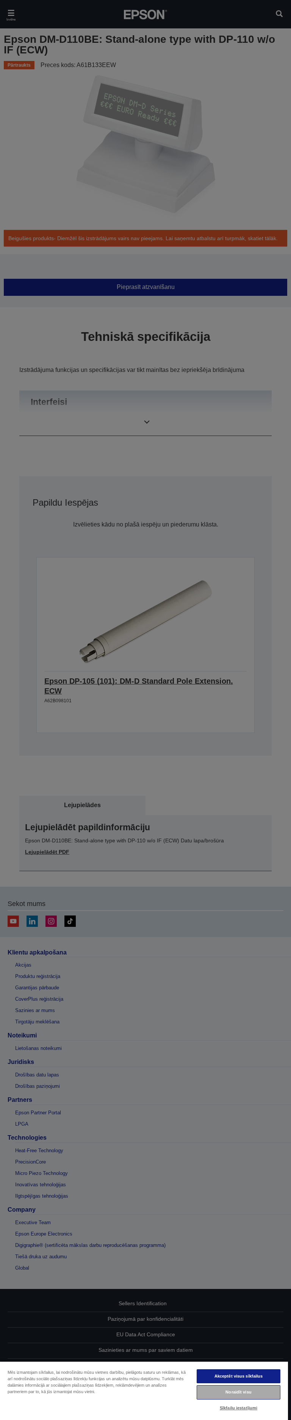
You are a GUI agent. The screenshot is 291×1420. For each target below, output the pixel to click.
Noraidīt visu (238, 1392)
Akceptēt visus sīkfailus (238, 1376)
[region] (144, 1390)
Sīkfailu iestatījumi (238, 1408)
